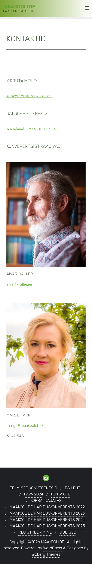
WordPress (52, 548)
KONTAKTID (60, 494)
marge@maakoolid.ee (24, 425)
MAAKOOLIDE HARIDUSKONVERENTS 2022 (47, 507)
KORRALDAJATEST (47, 500)
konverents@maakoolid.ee (29, 96)
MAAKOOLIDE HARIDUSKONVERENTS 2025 (47, 526)
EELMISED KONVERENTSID (33, 488)
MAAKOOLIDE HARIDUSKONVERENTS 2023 (47, 513)
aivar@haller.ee (19, 284)
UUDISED (67, 532)
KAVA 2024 (33, 494)
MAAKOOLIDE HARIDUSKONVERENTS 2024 (47, 519)
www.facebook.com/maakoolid (32, 128)
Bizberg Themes (46, 554)
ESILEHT (72, 488)
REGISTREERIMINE (35, 532)
